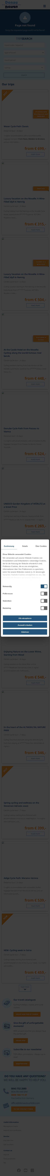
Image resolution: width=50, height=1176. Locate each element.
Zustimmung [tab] (9, 546)
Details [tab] (25, 546)
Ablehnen (25, 632)
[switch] (44, 593)
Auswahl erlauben (25, 625)
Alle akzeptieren (25, 618)
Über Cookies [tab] (41, 546)
